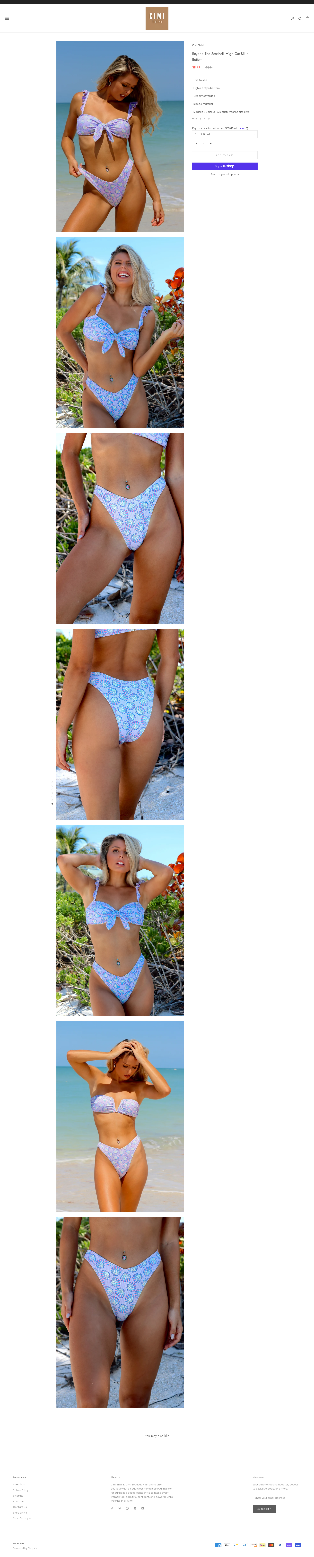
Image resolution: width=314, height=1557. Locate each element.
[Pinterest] (209, 119)
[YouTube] (142, 1508)
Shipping (18, 1495)
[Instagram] (127, 1508)
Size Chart (19, 1484)
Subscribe (264, 1509)
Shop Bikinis (20, 1512)
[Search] (300, 18)
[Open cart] (307, 18)
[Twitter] (205, 119)
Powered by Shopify (25, 1548)
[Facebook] (200, 119)
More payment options (225, 174)
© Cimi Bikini (18, 1543)
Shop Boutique (22, 1518)
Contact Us (20, 1507)
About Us (18, 1501)
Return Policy (20, 1490)
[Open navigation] (7, 18)
